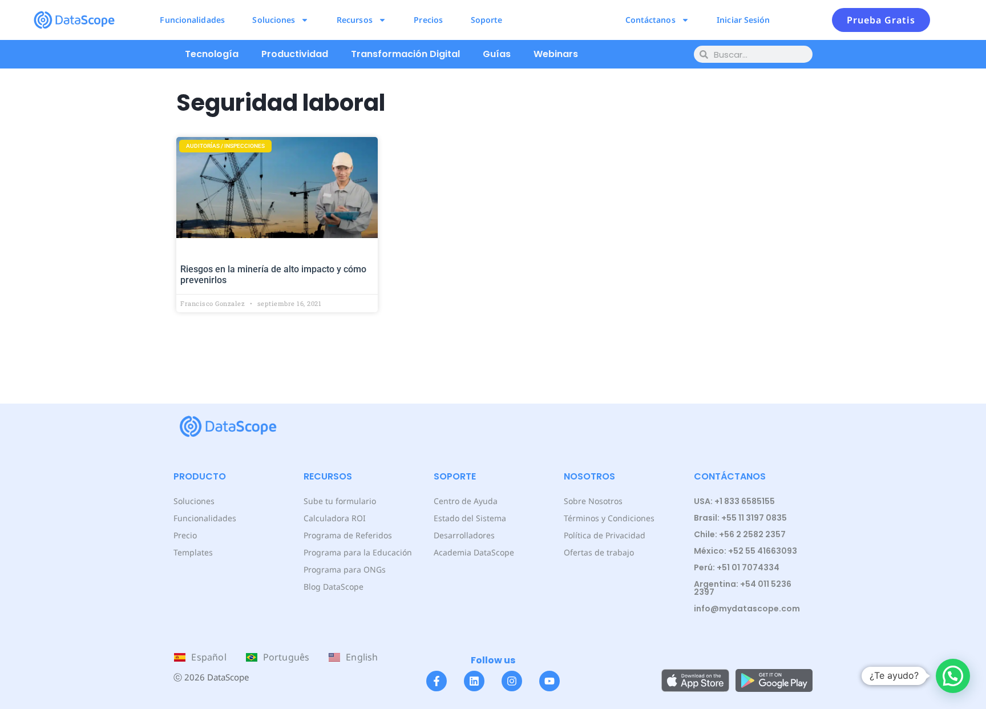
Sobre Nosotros (593, 501)
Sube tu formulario (340, 501)
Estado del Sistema (470, 518)
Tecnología (212, 54)
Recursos (355, 19)
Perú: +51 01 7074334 (736, 567)
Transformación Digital (405, 54)
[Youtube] (549, 681)
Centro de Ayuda (466, 501)
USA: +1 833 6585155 (734, 501)
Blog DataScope (333, 586)
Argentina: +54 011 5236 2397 (742, 588)
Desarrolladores (464, 535)
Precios (428, 19)
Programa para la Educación (358, 552)
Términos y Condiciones (609, 518)
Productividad (294, 54)
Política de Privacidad (604, 535)
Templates (193, 552)
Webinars (556, 54)
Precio (185, 535)
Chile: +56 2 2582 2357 (740, 534)
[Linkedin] (474, 681)
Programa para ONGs (345, 569)
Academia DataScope (474, 552)
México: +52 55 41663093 (745, 551)
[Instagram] (512, 681)
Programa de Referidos (348, 535)
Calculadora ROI (335, 518)
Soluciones (273, 19)
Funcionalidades (192, 19)
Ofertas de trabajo (599, 552)
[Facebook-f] (436, 681)
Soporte (487, 19)
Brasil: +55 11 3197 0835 (740, 517)
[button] (953, 676)
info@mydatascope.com (747, 608)
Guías (497, 54)
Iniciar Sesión (743, 19)
